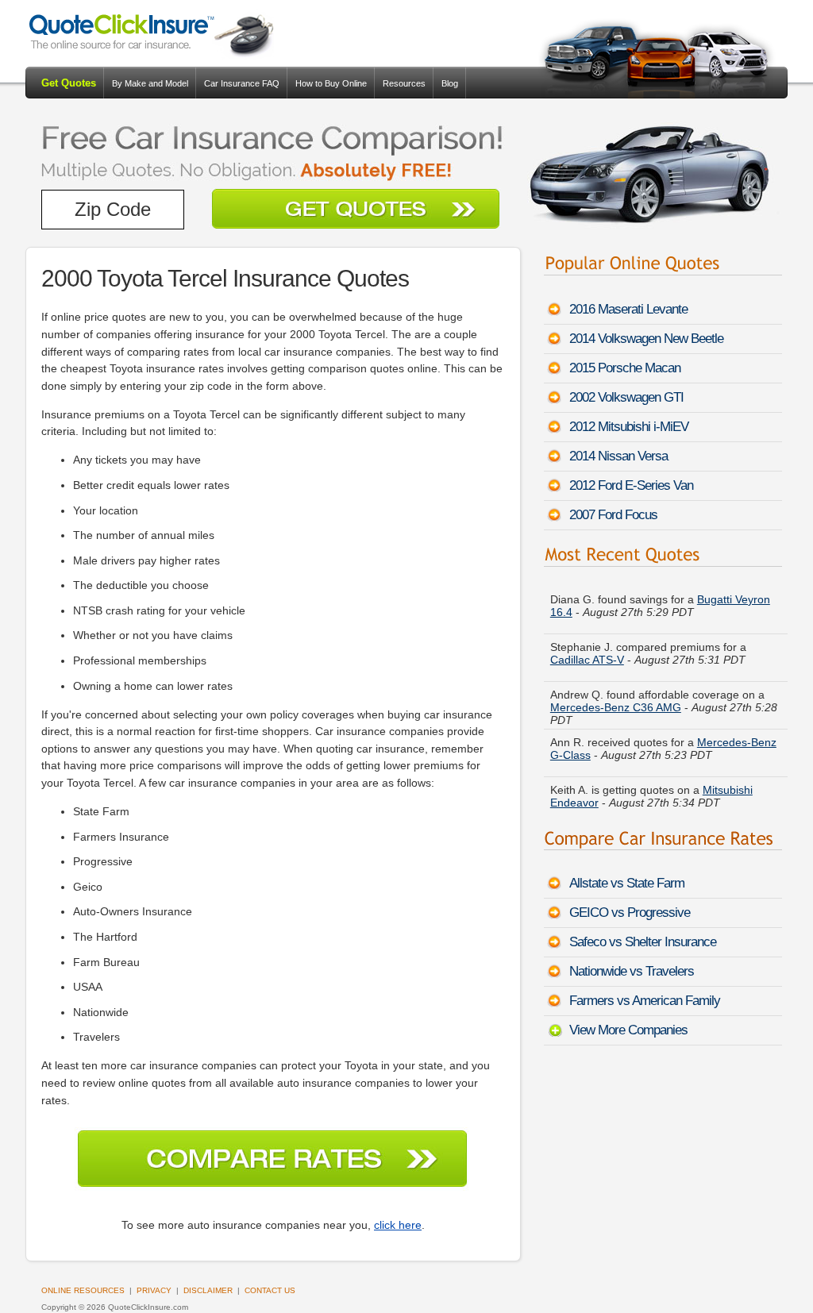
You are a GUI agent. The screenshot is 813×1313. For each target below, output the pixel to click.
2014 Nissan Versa (618, 456)
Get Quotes (68, 83)
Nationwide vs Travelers (631, 971)
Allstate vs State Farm (626, 883)
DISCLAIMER (208, 1290)
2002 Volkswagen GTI (626, 397)
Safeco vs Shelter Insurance (642, 941)
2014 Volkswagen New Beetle (646, 338)
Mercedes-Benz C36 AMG (615, 707)
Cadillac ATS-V (587, 659)
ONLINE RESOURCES (83, 1290)
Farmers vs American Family (644, 1000)
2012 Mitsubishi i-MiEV (628, 426)
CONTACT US (270, 1290)
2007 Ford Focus (613, 514)
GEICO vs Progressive (629, 912)
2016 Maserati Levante (628, 309)
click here (398, 1225)
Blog (449, 83)
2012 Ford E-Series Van (631, 485)
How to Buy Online (331, 83)
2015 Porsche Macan (624, 367)
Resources (404, 83)
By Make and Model (150, 83)
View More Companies (628, 1030)
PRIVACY (154, 1290)
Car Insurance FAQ (241, 83)
